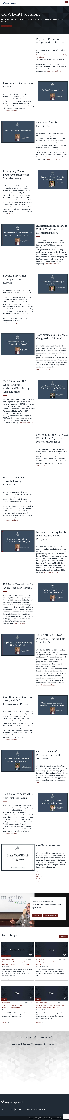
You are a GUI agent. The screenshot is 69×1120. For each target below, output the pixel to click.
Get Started (7, 26)
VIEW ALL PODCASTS (50, 915)
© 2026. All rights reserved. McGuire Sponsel (55, 1118)
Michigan (39, 881)
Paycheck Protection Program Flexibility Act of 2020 (51, 56)
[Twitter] (7, 1109)
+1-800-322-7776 (27, 1044)
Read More (4, 979)
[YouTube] (20, 1109)
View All (63, 936)
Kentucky (39, 879)
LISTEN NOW (37, 915)
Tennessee (40, 886)
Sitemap (31, 1118)
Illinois (39, 876)
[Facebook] (2, 1109)
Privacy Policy (38, 1118)
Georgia (39, 874)
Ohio (38, 883)
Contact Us (29, 1109)
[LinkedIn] (11, 1109)
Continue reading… (54, 71)
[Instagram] (15, 1109)
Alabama (39, 872)
